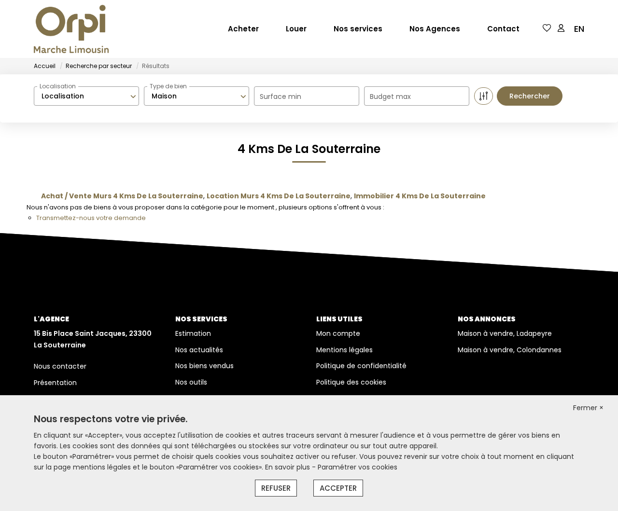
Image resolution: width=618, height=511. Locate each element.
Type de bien (168, 86)
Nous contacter (60, 366)
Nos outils (191, 382)
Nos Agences (434, 29)
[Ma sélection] (547, 28)
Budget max (390, 96)
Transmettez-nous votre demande (91, 217)
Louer (296, 29)
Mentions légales (344, 350)
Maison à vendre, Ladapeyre (505, 333)
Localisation (58, 86)
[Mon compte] (561, 28)
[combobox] (86, 96)
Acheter (243, 29)
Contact (503, 29)
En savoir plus (288, 467)
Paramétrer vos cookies (357, 467)
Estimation (193, 333)
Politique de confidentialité (361, 366)
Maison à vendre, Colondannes (510, 350)
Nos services (358, 29)
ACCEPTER (338, 488)
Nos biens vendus (204, 366)
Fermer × (588, 408)
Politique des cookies (351, 382)
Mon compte (338, 333)
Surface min (280, 96)
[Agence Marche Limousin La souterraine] (71, 29)
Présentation (55, 382)
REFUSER (276, 488)
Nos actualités (199, 350)
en (579, 29)
